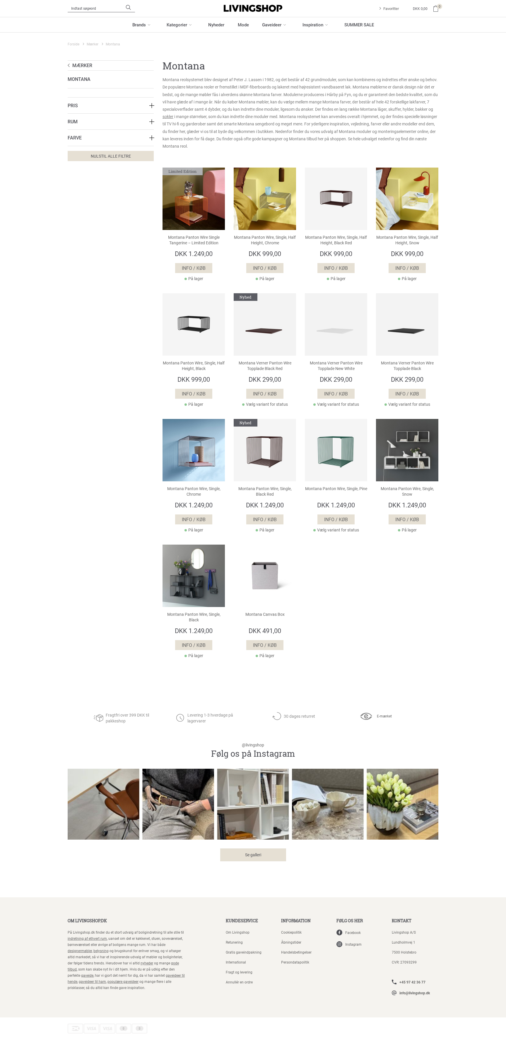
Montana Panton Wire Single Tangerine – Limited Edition (194, 240)
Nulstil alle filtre (111, 156)
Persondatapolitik (295, 962)
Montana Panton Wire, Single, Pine (336, 488)
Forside (73, 44)
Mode (243, 25)
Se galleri (253, 854)
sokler (168, 116)
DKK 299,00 (265, 379)
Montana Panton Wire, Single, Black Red (265, 491)
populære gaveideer (123, 981)
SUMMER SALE (359, 25)
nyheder (147, 963)
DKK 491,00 (265, 630)
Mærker (92, 44)
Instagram (353, 944)
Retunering (234, 942)
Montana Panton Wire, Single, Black (193, 617)
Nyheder (216, 25)
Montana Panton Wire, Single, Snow (407, 491)
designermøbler (80, 950)
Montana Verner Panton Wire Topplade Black (407, 365)
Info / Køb (194, 268)
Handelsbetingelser (296, 952)
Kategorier (177, 25)
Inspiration (312, 25)
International (236, 962)
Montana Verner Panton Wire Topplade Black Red (265, 365)
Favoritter (391, 8)
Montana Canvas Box (265, 614)
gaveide (87, 975)
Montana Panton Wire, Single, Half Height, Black (194, 365)
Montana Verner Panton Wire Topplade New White (336, 365)
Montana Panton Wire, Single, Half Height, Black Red (336, 240)
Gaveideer (271, 25)
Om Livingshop (237, 932)
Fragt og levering (239, 972)
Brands (139, 25)
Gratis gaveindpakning (243, 952)
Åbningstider (291, 942)
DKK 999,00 (265, 253)
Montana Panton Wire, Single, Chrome (193, 491)
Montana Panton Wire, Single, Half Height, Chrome (265, 240)
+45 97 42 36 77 (412, 982)
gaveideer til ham (92, 981)
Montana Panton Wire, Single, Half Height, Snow (407, 240)
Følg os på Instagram (253, 750)
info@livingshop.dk (414, 992)
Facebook (353, 932)
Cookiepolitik (291, 932)
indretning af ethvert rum (87, 938)
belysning (101, 950)
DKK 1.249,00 (194, 253)
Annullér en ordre (239, 982)
